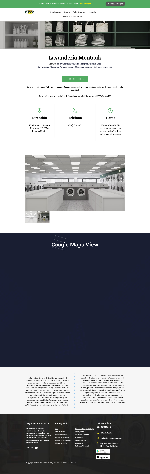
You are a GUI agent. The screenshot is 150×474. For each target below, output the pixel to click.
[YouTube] (36, 447)
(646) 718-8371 (75, 125)
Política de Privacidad (82, 446)
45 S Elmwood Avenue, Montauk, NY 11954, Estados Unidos (40, 128)
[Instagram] (28, 447)
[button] (67, 12)
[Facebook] (32, 447)
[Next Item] (121, 183)
